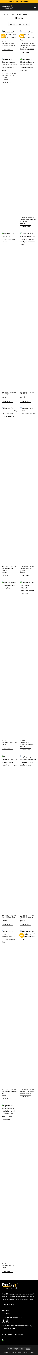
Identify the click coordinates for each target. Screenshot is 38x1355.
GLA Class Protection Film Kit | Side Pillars (27, 1090)
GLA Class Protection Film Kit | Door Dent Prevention (9, 75)
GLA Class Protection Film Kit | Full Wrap (9, 43)
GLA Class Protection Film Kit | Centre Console (27, 568)
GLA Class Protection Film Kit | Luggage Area (9, 742)
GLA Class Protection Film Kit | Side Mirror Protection (9, 917)
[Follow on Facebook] (3, 1321)
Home (6, 14)
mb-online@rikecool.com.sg (12, 1317)
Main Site (5, 1310)
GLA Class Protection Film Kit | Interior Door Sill (9, 1091)
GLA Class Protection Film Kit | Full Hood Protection (9, 394)
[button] (35, 6)
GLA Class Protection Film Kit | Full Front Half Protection (28, 45)
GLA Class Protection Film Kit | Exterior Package (27, 394)
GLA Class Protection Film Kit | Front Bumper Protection (28, 219)
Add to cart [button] (7, 49)
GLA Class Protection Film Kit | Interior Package (9, 568)
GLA (12, 14)
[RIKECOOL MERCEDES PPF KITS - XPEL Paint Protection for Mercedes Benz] (8, 7)
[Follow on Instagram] (7, 1321)
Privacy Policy (28, 1352)
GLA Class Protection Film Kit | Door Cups (9, 1265)
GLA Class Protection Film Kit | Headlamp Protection (27, 917)
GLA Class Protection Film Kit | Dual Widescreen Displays (27, 742)
